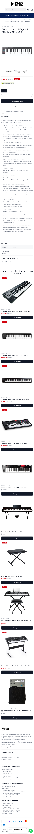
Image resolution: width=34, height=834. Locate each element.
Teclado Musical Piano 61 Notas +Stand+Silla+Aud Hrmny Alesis (16, 621)
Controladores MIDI (26, 20)
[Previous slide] (2, 71)
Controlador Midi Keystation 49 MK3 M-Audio (15, 311)
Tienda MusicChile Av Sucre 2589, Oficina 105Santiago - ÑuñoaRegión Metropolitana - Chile (10, 776)
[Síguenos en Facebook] (10, 747)
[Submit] (24, 9)
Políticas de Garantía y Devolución (10, 757)
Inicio (3, 20)
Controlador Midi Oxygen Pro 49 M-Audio (14, 443)
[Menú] (2, 9)
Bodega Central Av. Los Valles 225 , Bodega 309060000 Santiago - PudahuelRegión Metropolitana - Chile (11, 809)
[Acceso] (28, 9)
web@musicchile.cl (8, 769)
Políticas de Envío (6, 759)
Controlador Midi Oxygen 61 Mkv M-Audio (14, 488)
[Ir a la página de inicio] (17, 4)
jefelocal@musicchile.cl (9, 786)
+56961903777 (7, 771)
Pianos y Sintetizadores (12, 20)
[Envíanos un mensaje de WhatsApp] (31, 831)
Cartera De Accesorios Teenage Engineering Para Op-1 (16, 711)
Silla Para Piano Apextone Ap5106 (11, 576)
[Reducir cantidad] (2, 96)
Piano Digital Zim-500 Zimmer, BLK (12, 532)
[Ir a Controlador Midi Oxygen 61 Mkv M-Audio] (17, 468)
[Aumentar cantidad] (31, 96)
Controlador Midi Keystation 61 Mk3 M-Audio (15, 355)
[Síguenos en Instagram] (8, 747)
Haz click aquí (25, 15)
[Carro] (31, 10)
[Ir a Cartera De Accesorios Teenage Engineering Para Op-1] (17, 691)
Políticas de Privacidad (7, 755)
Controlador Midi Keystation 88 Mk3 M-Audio (15, 399)
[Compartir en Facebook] (2, 261)
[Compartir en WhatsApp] (6, 261)
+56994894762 (7, 788)
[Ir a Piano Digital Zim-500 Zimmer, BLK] (17, 513)
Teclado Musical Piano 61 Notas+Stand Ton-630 (16, 666)
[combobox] (15, 9)
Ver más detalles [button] (7, 780)
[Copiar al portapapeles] (10, 261)
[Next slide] (32, 71)
